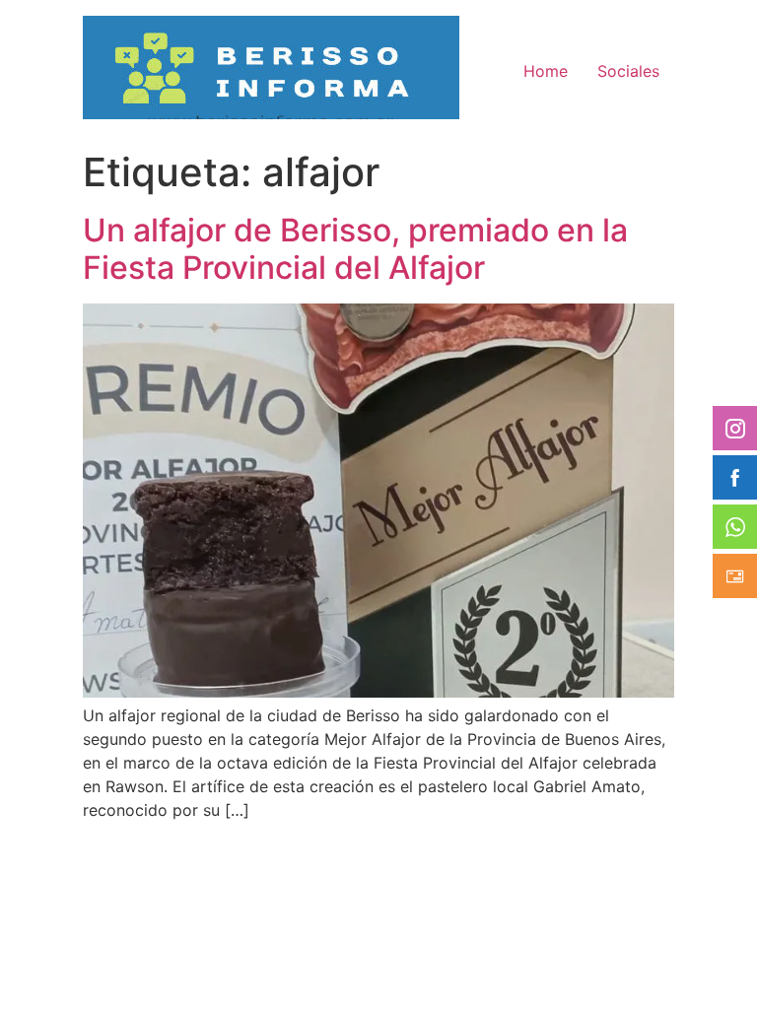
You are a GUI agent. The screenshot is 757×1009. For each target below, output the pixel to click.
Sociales (628, 71)
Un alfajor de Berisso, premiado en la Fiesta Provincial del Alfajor (355, 249)
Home (545, 71)
